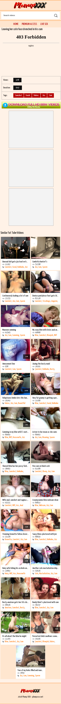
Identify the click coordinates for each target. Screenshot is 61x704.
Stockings (46, 301)
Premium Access (29, 24)
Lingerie (54, 301)
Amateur (8, 607)
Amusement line (8, 364)
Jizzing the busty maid (41, 364)
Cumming (15, 335)
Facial (28, 95)
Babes (36, 95)
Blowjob (50, 335)
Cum (50, 95)
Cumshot (18, 95)
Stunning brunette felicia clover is (15, 534)
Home (15, 24)
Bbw (36, 335)
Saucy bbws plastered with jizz (44, 534)
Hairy (7, 573)
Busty (52, 369)
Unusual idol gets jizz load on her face (15, 262)
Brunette (8, 539)
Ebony (44, 471)
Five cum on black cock (41, 466)
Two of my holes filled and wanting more (30, 670)
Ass (17, 505)
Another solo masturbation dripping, (45, 568)
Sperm (44, 267)
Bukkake (20, 267)
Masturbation (44, 573)
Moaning (45, 437)
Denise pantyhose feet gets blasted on (45, 296)
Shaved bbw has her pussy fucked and (15, 466)
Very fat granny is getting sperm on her (45, 398)
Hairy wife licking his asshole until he (15, 568)
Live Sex (44, 24)
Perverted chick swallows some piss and (45, 636)
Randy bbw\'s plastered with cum (45, 602)
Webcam (42, 505)
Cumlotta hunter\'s (39, 262)
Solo (36, 573)
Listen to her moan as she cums (44, 432)
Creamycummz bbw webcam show (45, 500)
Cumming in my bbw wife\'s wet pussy (15, 432)
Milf (55, 335)
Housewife (17, 437)
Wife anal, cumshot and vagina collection (15, 500)
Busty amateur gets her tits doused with (15, 602)
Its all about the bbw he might (14, 636)
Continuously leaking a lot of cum (15, 296)
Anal (21, 505)
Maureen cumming (9, 330)
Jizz (43, 95)
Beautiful (21, 403)
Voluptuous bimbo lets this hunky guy (15, 398)
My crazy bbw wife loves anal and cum (45, 330)
